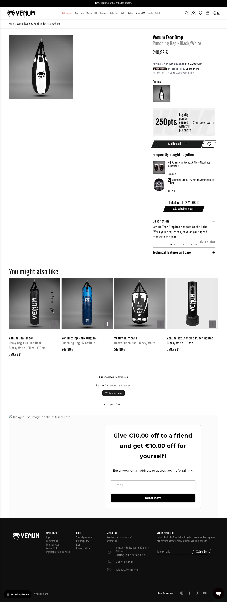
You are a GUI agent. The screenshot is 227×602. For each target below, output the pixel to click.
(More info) (207, 242)
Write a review (113, 393)
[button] (186, 13)
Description (161, 222)
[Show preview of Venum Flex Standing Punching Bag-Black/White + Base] (212, 324)
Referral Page (52, 545)
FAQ (78, 545)
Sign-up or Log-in (203, 123)
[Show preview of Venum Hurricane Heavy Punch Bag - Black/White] (160, 324)
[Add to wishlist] (209, 144)
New (76, 13)
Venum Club (51, 548)
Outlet (123, 13)
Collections (114, 13)
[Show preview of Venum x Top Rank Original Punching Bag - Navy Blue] (107, 324)
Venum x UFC (140, 13)
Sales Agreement (84, 537)
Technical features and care (172, 253)
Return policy (82, 541)
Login (48, 537)
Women (89, 13)
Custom (130, 13)
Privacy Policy (83, 548)
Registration (52, 541)
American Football (154, 13)
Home (11, 23)
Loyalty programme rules (58, 552)
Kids (96, 13)
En (218, 13)
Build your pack (67, 13)
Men (82, 13)
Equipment (103, 13)
